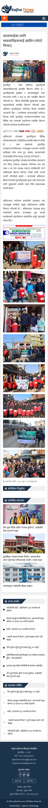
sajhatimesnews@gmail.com (24, 759)
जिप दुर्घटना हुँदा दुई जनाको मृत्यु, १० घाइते (23, 647)
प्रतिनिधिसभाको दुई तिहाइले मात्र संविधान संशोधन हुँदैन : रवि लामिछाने (26, 656)
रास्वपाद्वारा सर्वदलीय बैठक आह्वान (17, 586)
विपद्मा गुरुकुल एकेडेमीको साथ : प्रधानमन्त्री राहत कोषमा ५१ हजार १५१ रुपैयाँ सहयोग (25, 620)
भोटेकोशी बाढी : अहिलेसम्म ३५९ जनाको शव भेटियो (23, 609)
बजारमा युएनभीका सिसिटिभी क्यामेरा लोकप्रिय (25, 666)
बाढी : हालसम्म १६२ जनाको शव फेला (21, 629)
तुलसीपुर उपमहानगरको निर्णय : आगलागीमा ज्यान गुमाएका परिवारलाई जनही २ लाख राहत (22, 558)
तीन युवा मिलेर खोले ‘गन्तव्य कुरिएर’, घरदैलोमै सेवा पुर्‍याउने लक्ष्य (23, 529)
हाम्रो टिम (30, 781)
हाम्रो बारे (18, 781)
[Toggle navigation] (44, 18)
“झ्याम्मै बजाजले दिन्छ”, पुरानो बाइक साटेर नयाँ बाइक (25, 638)
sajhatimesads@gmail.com (24, 763)
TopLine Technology (30, 806)
